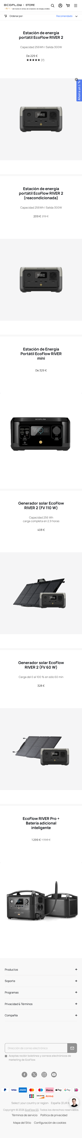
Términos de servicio (24, 1115)
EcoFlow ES (32, 1110)
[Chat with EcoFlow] (74, 1102)
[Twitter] (34, 1075)
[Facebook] (24, 1074)
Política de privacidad (53, 1115)
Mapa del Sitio (22, 1122)
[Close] (76, 79)
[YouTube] (54, 1074)
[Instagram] (44, 1074)
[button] (79, 90)
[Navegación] (75, 5)
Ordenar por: (16, 16)
